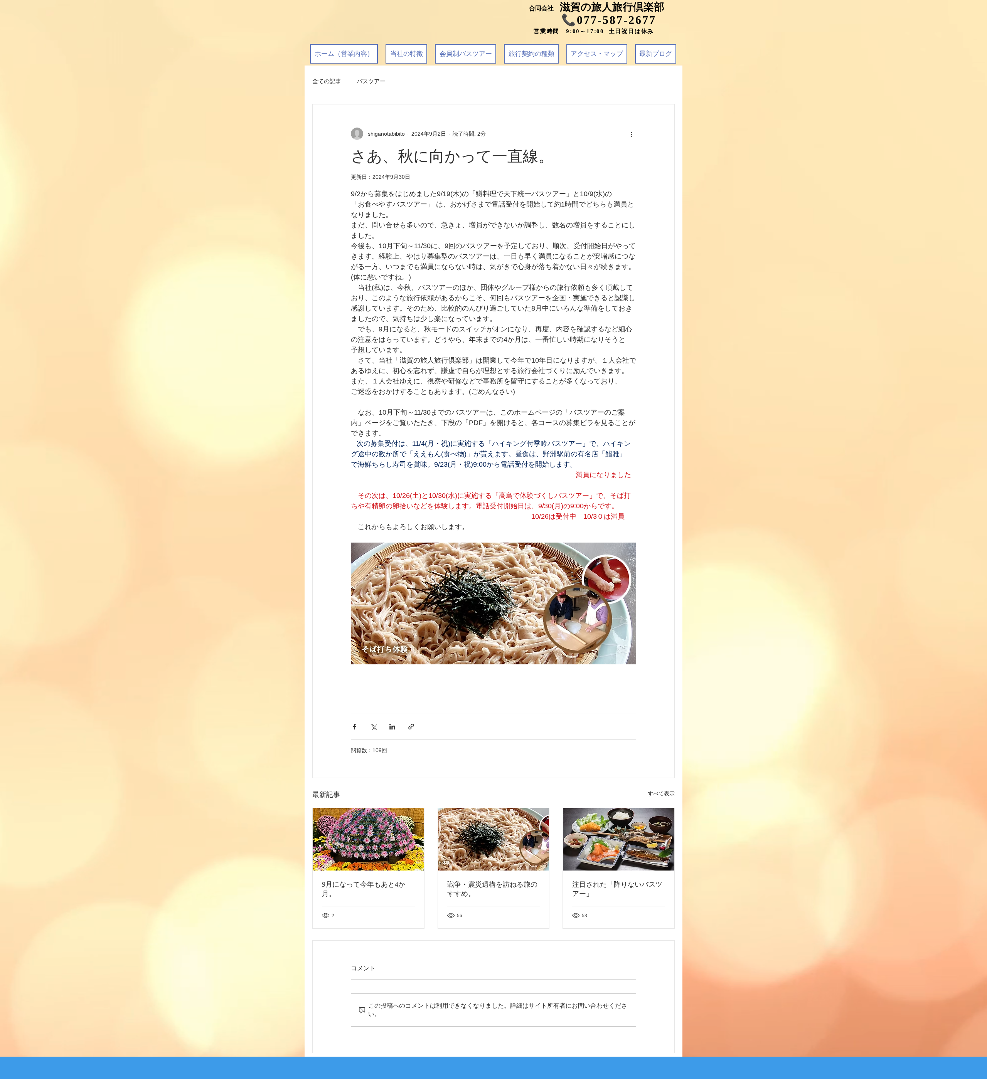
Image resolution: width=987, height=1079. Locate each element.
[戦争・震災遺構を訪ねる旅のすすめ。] (493, 839)
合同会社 (544, 8)
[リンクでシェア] (411, 726)
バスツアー (371, 81)
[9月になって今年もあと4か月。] (368, 839)
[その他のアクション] (631, 133)
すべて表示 (661, 793)
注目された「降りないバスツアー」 (617, 889)
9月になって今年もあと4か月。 (363, 889)
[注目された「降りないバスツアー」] (618, 839)
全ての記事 (326, 81)
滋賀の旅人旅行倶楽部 (612, 7)
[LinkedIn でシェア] (392, 726)
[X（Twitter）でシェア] (373, 726)
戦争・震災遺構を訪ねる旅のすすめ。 (492, 889)
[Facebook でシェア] (354, 726)
